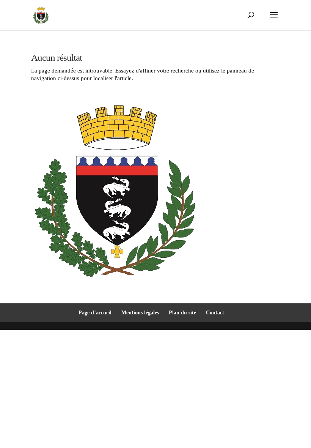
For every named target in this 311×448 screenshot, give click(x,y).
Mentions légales (140, 312)
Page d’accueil (95, 312)
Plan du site (182, 312)
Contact (215, 312)
